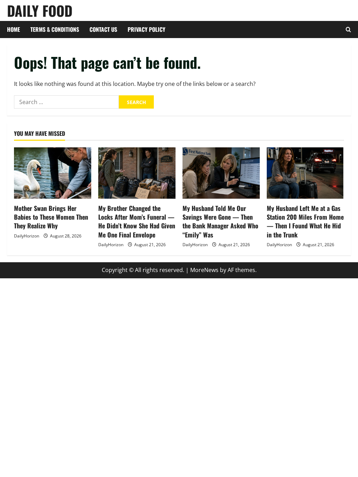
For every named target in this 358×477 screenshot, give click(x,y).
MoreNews (204, 270)
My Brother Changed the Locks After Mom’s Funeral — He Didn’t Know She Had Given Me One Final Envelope (136, 221)
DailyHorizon (26, 236)
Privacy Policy (146, 29)
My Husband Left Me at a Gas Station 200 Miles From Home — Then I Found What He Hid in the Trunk (305, 221)
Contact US (103, 29)
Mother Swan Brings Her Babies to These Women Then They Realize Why (51, 217)
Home (13, 29)
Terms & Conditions (54, 29)
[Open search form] (348, 29)
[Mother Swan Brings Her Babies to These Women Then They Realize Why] (52, 173)
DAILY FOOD (39, 10)
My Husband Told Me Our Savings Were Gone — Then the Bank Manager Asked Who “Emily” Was (220, 221)
